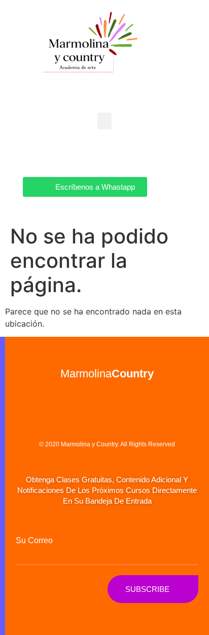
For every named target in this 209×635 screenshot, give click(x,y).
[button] (104, 121)
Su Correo (34, 541)
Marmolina (107, 373)
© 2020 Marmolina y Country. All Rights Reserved (107, 444)
